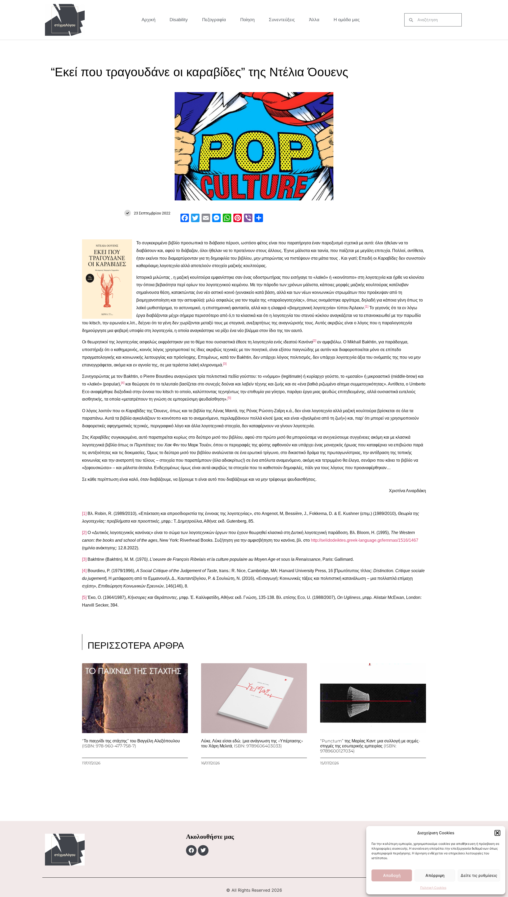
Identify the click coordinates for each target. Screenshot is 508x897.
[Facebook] (191, 850)
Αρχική (148, 19)
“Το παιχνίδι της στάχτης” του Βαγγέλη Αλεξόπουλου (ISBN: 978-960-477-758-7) (131, 743)
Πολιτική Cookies (433, 888)
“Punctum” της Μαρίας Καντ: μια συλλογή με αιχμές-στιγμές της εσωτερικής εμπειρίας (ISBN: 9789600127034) (370, 746)
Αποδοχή (392, 875)
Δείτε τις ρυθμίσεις (479, 875)
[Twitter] (203, 850)
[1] (84, 513)
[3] (84, 559)
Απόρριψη (434, 875)
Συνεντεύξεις (282, 19)
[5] (84, 597)
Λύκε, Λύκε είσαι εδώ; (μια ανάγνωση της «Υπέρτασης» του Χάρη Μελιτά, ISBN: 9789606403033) (252, 743)
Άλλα (314, 19)
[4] (84, 570)
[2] (84, 532)
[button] (497, 833)
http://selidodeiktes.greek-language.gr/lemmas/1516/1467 (364, 540)
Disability (179, 19)
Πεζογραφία (214, 19)
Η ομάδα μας (347, 19)
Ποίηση (247, 19)
